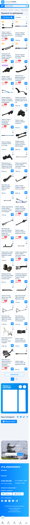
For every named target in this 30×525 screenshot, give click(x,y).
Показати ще (14, 374)
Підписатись (20, 454)
